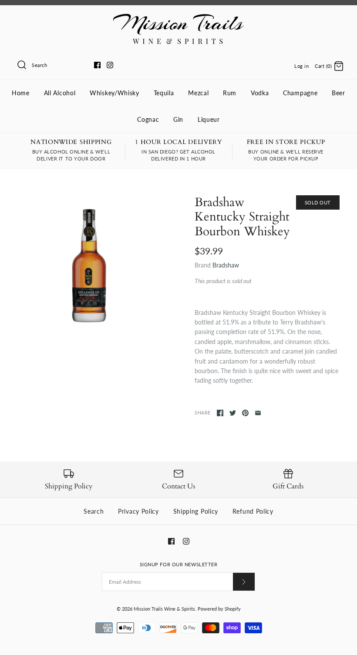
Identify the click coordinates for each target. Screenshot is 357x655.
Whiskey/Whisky (114, 93)
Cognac (148, 119)
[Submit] (244, 582)
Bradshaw (225, 265)
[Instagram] (110, 65)
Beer (338, 93)
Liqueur (209, 119)
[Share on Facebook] (220, 413)
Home (21, 93)
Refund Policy (252, 511)
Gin (178, 119)
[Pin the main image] (245, 413)
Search (94, 511)
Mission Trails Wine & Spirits (164, 609)
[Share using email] (258, 413)
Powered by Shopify (219, 609)
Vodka (260, 93)
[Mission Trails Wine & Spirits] (178, 18)
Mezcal (198, 93)
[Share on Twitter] (232, 413)
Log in (301, 66)
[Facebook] (97, 65)
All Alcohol (60, 93)
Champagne (300, 93)
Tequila (164, 93)
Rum (229, 93)
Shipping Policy (196, 511)
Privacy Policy (138, 511)
